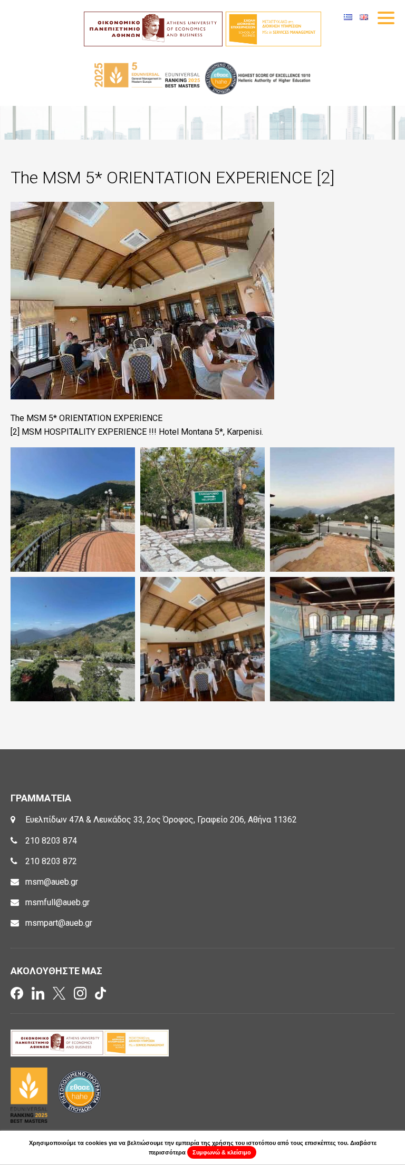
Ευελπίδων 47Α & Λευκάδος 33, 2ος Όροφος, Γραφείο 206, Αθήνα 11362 (161, 820)
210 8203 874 (51, 841)
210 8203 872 (51, 861)
